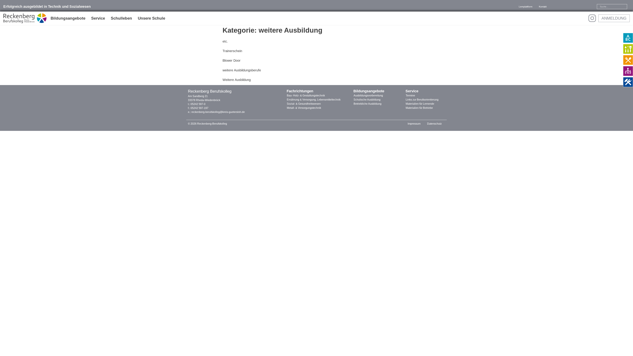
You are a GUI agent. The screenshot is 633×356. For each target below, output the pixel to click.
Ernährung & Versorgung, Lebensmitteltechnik (314, 99)
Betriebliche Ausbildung (367, 103)
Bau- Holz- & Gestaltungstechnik (306, 95)
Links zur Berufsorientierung (422, 99)
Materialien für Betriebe (419, 107)
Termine (410, 95)
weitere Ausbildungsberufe (242, 70)
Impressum (414, 123)
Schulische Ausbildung (367, 99)
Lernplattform (525, 6)
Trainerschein (232, 51)
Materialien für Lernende (420, 103)
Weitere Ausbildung (237, 80)
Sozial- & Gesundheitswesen (304, 103)
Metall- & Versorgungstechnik (304, 107)
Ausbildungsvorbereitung (368, 95)
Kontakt (543, 6)
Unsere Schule (151, 18)
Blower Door (232, 60)
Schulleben (121, 18)
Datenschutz (434, 123)
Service (98, 18)
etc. (225, 41)
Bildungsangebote (68, 18)
